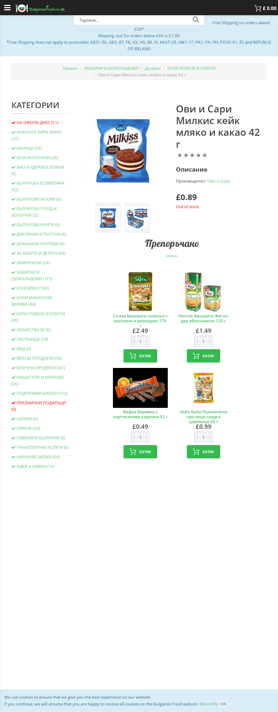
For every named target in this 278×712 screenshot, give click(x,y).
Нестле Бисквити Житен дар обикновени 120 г (203, 318)
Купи (145, 355)
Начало (70, 68)
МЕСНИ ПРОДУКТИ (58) (39, 358)
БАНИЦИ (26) (29, 148)
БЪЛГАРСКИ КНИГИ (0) (38, 224)
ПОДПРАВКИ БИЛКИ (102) (42, 393)
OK (223, 704)
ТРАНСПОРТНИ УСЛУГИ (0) (42, 447)
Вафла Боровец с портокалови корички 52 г (140, 414)
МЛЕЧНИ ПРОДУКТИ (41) (41, 367)
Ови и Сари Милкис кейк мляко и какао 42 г (218, 126)
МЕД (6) (24, 348)
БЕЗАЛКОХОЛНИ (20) (37, 157)
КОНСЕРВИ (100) (33, 288)
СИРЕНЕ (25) (28, 428)
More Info (209, 704)
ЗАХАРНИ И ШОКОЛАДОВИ (111, 68)
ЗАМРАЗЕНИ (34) (33, 262)
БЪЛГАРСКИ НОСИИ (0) (39, 199)
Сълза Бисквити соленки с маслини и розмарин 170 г (140, 320)
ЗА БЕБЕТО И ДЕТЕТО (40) (41, 253)
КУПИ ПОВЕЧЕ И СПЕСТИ (191, 68)
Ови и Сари (218, 181)
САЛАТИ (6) (27, 418)
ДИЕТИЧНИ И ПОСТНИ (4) (41, 234)
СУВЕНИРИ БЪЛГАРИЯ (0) (41, 437)
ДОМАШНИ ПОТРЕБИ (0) (40, 243)
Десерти (153, 68)
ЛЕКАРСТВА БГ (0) (34, 329)
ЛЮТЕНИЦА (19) (32, 339)
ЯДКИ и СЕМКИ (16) (35, 466)
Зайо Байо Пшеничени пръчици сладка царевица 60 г (203, 416)
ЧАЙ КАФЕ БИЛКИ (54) (38, 456)
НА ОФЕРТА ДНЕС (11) (37, 122)
